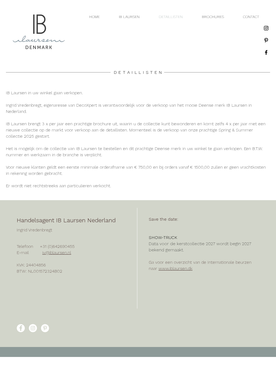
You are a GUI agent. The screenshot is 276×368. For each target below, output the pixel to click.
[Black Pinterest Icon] (266, 40)
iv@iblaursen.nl (56, 252)
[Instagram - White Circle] (33, 328)
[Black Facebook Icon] (266, 52)
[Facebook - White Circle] (21, 328)
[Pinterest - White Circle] (45, 328)
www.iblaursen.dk (175, 268)
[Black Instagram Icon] (266, 28)
